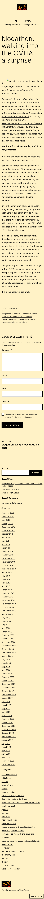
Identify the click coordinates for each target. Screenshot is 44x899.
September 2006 (9, 736)
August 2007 (7, 698)
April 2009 (6, 628)
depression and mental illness (25, 314)
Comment (7, 350)
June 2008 (6, 663)
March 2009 (7, 632)
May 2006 (6, 750)
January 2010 (7, 597)
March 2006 (7, 757)
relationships (7, 844)
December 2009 (8, 600)
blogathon (12, 319)
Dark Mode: (34, 896)
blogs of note (7, 785)
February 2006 (8, 761)
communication (8, 792)
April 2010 (6, 586)
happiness (6, 816)
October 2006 (8, 733)
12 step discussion (9, 774)
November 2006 (9, 729)
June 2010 (6, 579)
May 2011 (6, 541)
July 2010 (6, 576)
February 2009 (8, 635)
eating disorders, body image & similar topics (21, 802)
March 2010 (7, 590)
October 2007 (8, 691)
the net (5, 858)
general (5, 809)
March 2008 (7, 674)
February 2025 (8, 513)
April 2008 (6, 670)
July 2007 (6, 701)
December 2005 (8, 764)
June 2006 (6, 747)
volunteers (15, 322)
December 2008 (8, 642)
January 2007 (7, 722)
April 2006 (6, 754)
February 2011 (8, 551)
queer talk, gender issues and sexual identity (21, 841)
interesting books (9, 820)
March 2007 (7, 715)
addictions (6, 778)
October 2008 (8, 649)
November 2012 (8, 530)
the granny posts (9, 855)
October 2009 (8, 607)
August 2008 (7, 656)
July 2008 (6, 660)
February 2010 (8, 593)
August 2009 (7, 614)
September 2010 (9, 569)
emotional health (9, 806)
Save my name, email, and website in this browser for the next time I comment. (21, 415)
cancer (4, 788)
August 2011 (7, 537)
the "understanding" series (13, 851)
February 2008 (8, 677)
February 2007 (8, 719)
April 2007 (6, 712)
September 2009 (9, 611)
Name (5, 375)
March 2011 (6, 548)
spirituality (6, 848)
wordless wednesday (11, 869)
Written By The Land (10, 489)
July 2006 (6, 743)
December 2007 (8, 684)
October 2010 (7, 565)
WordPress (24, 890)
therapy (5, 862)
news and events (9, 823)
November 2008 (9, 646)
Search (5, 468)
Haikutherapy (22, 21)
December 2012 (8, 527)
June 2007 (6, 705)
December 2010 (8, 558)
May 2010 (6, 583)
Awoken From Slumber (11, 493)
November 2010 (8, 562)
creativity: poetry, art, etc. (13, 795)
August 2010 (7, 572)
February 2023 (8, 516)
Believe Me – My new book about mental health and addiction (22, 484)
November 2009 (9, 604)
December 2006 (8, 726)
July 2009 (6, 618)
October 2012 (7, 534)
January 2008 (8, 680)
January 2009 (8, 639)
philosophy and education (13, 830)
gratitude (5, 813)
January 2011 (7, 555)
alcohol (5, 781)
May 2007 (6, 708)
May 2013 (6, 520)
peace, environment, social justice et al (17, 317)
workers (23, 322)
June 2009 (6, 621)
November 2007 (9, 688)
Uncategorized (8, 865)
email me (6, 120)
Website (5, 401)
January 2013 (7, 523)
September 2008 (9, 653)
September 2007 (9, 694)
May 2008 (6, 666)
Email (5, 388)
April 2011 (6, 544)
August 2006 (7, 740)
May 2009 (6, 625)
